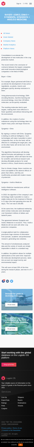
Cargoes (4, 408)
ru (26, 3)
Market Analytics (9, 45)
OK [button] (20, 444)
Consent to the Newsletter (11, 430)
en (24, 3)
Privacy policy (6, 428)
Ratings (4, 403)
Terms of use (17, 428)
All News (6, 33)
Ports (3, 406)
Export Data (5, 400)
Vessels (20, 406)
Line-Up (4, 397)
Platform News (8, 49)
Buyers (20, 400)
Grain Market (8, 37)
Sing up (9, 364)
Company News (9, 41)
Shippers (21, 397)
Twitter (11, 281)
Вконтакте (7, 281)
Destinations (22, 403)
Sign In (18, 3)
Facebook (3, 281)
